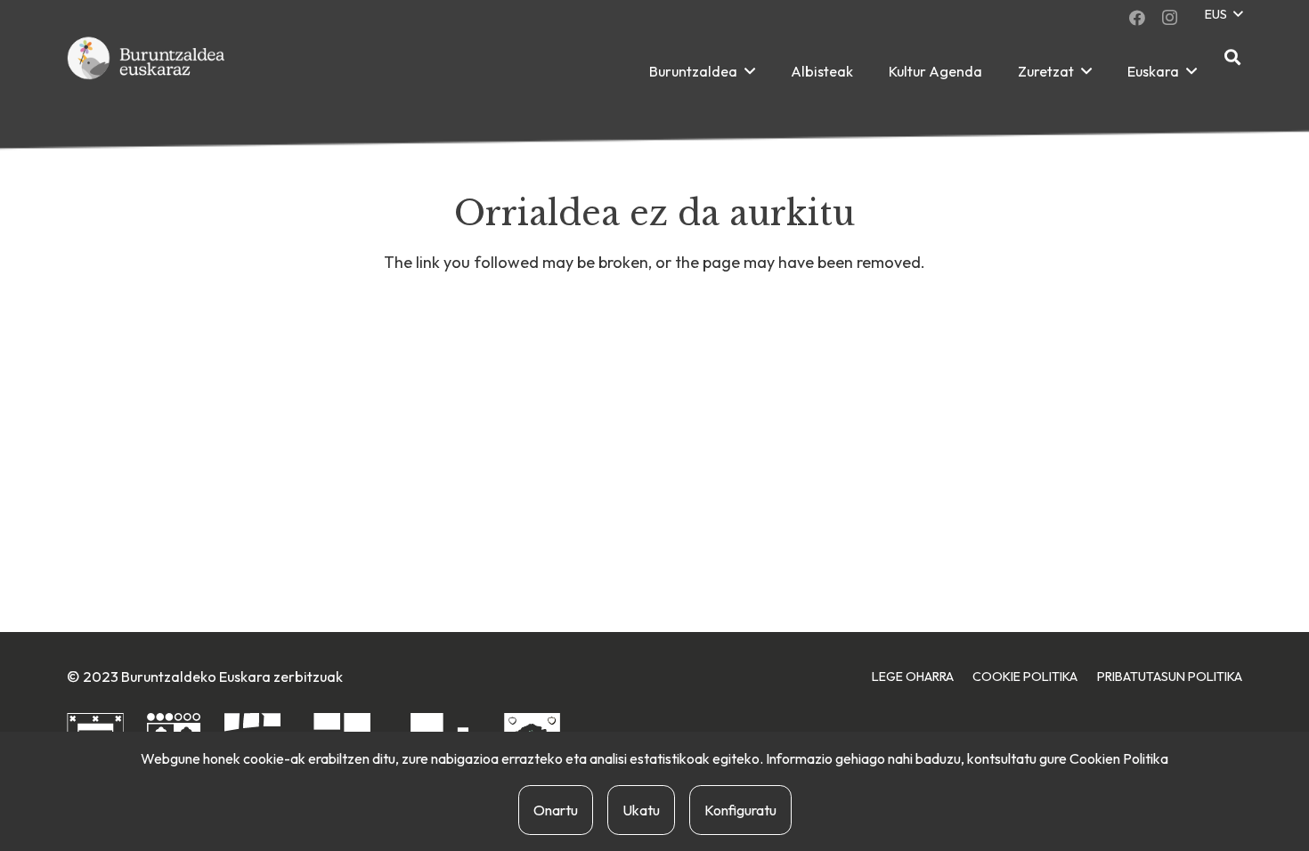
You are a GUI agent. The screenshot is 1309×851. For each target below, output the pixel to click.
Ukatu (641, 810)
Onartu (555, 810)
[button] (1223, 15)
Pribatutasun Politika (1169, 677)
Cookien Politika (1118, 758)
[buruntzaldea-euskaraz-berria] (147, 71)
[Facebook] (1137, 18)
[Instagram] (1169, 18)
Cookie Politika (1024, 677)
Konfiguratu (740, 810)
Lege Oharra (913, 677)
